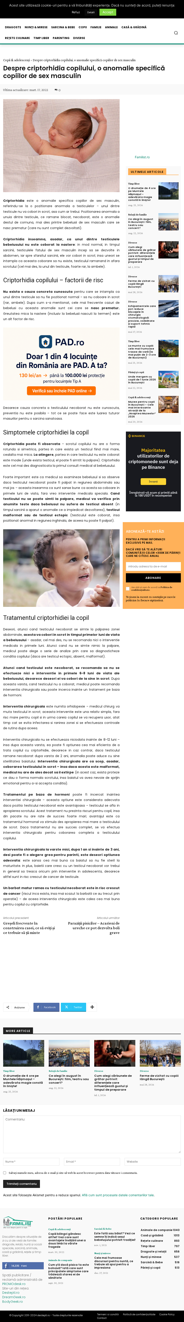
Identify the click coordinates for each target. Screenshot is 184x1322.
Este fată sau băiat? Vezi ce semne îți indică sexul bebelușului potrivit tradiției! (115, 1236)
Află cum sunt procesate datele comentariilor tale (118, 1195)
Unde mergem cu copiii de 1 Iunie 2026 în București (142, 379)
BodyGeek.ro (12, 1301)
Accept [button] (108, 12)
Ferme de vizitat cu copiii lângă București (141, 284)
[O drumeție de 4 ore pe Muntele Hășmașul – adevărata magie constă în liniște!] (168, 191)
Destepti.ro (11, 1292)
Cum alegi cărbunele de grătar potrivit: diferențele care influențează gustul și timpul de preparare (142, 254)
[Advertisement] (61, 968)
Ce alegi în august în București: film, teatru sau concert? (140, 223)
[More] (92, 1007)
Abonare (153, 578)
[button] (176, 33)
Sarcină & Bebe (103, 1228)
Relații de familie (137, 214)
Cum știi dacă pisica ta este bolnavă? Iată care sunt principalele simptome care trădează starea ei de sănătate (68, 1271)
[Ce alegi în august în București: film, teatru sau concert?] (168, 221)
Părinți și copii (136, 372)
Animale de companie (60, 1260)
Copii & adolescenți (16, 60)
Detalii (91, 12)
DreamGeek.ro (14, 1297)
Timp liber (134, 183)
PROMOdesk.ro (14, 1284)
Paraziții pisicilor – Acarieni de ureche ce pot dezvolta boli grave (94, 928)
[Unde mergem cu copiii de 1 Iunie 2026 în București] (168, 379)
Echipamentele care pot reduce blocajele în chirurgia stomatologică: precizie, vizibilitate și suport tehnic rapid (142, 316)
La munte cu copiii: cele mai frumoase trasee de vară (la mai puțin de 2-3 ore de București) (142, 351)
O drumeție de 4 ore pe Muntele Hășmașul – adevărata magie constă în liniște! (142, 194)
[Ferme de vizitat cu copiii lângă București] (168, 283)
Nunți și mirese (102, 1253)
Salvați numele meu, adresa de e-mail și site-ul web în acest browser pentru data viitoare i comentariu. (73, 1172)
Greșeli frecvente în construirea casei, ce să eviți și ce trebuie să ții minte (29, 928)
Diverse (132, 242)
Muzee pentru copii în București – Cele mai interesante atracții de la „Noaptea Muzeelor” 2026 (142, 409)
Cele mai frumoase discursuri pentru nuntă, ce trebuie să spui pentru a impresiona (113, 1262)
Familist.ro (142, 157)
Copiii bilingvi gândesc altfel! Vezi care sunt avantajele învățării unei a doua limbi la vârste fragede (67, 1240)
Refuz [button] (76, 12)
